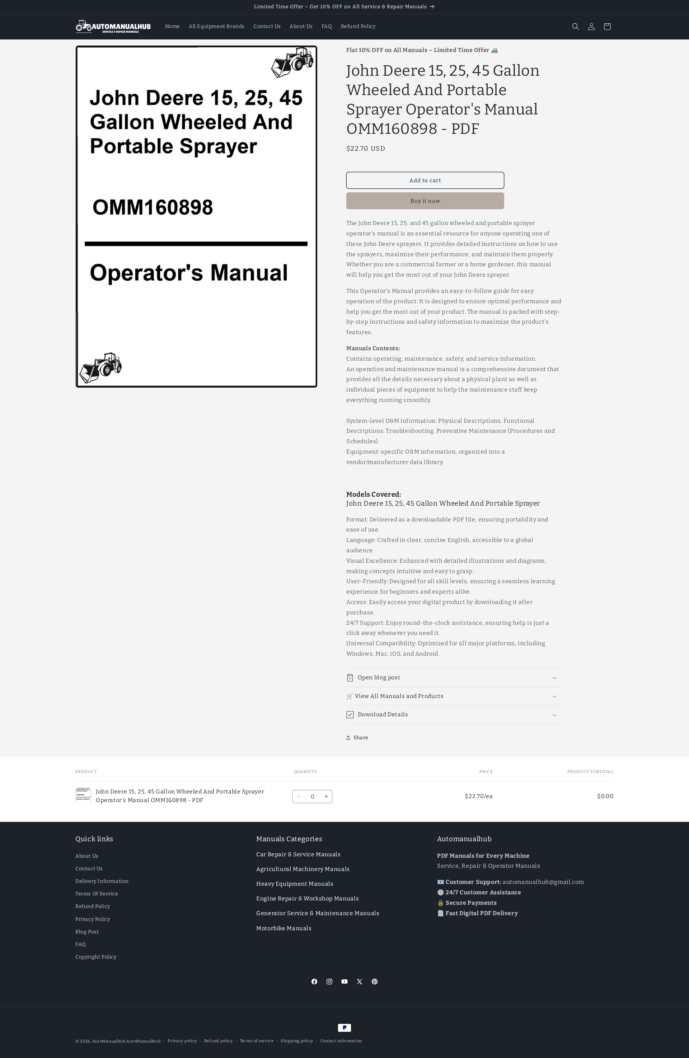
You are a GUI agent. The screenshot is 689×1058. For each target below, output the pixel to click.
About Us (87, 856)
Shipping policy (297, 1041)
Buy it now (425, 201)
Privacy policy (182, 1041)
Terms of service (257, 1041)
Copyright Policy (96, 957)
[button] (575, 26)
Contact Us (89, 869)
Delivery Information (102, 881)
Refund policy (218, 1041)
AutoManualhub (109, 1041)
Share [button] (361, 738)
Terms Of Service (96, 894)
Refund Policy (92, 906)
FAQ (80, 944)
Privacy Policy (92, 919)
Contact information (341, 1041)
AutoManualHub (143, 1041)
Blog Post (87, 932)
